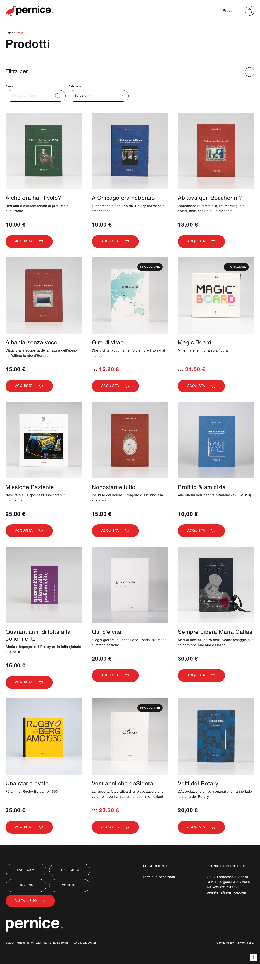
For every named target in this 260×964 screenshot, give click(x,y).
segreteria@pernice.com (226, 892)
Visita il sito (26, 901)
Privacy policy (245, 943)
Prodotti (229, 11)
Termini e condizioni (159, 877)
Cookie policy (225, 943)
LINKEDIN (25, 885)
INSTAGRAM (69, 870)
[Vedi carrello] (249, 11)
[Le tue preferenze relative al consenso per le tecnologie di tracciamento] (253, 957)
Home (10, 33)
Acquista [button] (24, 241)
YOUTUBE (70, 885)
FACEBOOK (26, 870)
